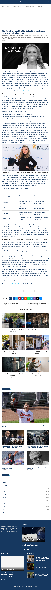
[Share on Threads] (37, 298)
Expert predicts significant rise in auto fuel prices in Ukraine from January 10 (32, 545)
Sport (26, 500)
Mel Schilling (38, 290)
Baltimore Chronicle (20, 90)
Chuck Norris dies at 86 (17, 284)
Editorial (34, 588)
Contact (49, 588)
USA (26, 509)
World (26, 513)
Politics (26, 494)
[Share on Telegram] (31, 298)
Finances (26, 485)
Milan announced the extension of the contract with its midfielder (10, 569)
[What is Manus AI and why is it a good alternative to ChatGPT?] (33, 534)
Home (3, 6)
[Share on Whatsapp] (28, 298)
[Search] (49, 1)
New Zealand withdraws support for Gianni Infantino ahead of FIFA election (12, 447)
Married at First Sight (28, 290)
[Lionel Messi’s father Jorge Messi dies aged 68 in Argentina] (38, 458)
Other (26, 491)
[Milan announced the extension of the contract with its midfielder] (12, 563)
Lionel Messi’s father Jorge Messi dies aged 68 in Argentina (37, 467)
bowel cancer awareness (8, 290)
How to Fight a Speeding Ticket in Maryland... (13, 329)
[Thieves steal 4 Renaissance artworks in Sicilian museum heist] (37, 320)
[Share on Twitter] (16, 298)
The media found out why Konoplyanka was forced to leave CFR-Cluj (11, 573)
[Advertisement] (25, 17)
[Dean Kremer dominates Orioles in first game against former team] (13, 458)
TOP (26, 506)
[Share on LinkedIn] (22, 298)
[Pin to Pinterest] (19, 298)
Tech (26, 503)
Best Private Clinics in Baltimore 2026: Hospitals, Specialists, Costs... (42, 558)
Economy (26, 482)
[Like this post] (10, 298)
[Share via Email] (40, 298)
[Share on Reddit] (25, 298)
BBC (28, 90)
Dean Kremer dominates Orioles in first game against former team (12, 467)
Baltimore (26, 479)
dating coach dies (18, 290)
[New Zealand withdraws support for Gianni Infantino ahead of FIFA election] (13, 437)
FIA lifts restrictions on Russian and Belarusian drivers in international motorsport (37, 447)
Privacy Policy (42, 588)
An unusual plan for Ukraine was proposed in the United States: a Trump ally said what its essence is (12, 578)
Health (26, 488)
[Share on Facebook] (14, 298)
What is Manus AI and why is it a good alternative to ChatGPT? (31, 540)
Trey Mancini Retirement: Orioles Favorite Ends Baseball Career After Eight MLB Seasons (25, 425)
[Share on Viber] (34, 298)
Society (8, 6)
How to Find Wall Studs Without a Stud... (37, 373)
